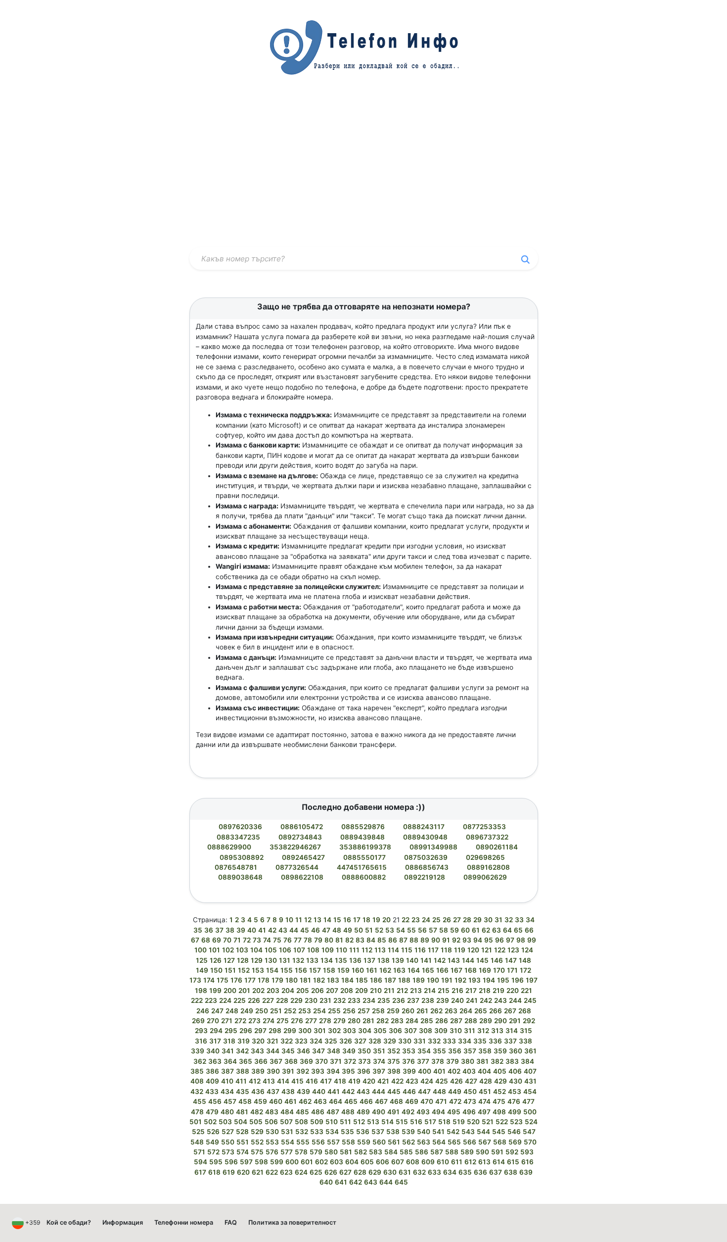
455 (199, 1101)
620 (243, 1172)
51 (369, 930)
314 (511, 1031)
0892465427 (304, 857)
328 (374, 1041)
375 (393, 1061)
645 (401, 1182)
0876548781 (237, 867)
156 (301, 970)
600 (292, 1162)
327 (360, 1041)
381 (482, 1061)
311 (469, 1031)
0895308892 (242, 857)
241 (472, 1000)
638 (510, 1172)
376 (408, 1061)
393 (317, 1071)
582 (360, 1152)
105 (271, 950)
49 (347, 930)
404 (484, 1071)
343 (257, 1051)
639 (526, 1172)
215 (444, 990)
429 (500, 1081)
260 (408, 1011)
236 (398, 1000)
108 (313, 950)
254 (319, 1011)
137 (369, 960)
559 (363, 1142)
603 (336, 1162)
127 (229, 960)
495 (453, 1112)
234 (369, 1000)
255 (334, 1011)
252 (290, 1011)
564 (439, 1142)
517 (430, 1122)
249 (246, 1011)
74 (267, 940)
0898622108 (303, 877)
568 (499, 1142)
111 (354, 950)
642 (355, 1182)
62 (486, 930)
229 (296, 1000)
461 (290, 1101)
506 (271, 1122)
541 (438, 1132)
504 (240, 1122)
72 (247, 940)
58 (443, 930)
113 (380, 950)
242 (486, 1000)
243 (500, 1000)
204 (287, 990)
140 (412, 960)
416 (312, 1081)
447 (424, 1091)
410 (227, 1081)
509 (316, 1122)
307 (410, 1031)
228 (282, 1000)
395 (348, 1071)
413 (269, 1081)
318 (229, 1041)
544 (483, 1132)
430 (515, 1081)
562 (408, 1142)
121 (486, 950)
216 (457, 990)
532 (301, 1132)
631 (405, 1172)
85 (381, 940)
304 (364, 1031)
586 (421, 1152)
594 (200, 1162)
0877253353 (485, 827)
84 (370, 940)
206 (317, 990)
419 (354, 1081)
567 (484, 1142)
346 (303, 1051)
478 (197, 1112)
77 (298, 940)
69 (216, 940)
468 (396, 1101)
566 (469, 1142)
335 (480, 1041)
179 (277, 980)
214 (430, 990)
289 (485, 1021)
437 (273, 1091)
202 (258, 990)
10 (289, 920)
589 (467, 1152)
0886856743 (427, 867)
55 (411, 930)
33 (519, 920)
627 (345, 1172)
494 (438, 1112)
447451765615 (362, 867)
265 (480, 1011)
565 (454, 1142)
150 (216, 970)
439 (303, 1091)
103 (242, 950)
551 (242, 1142)
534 (332, 1132)
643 (370, 1182)
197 (532, 980)
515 (402, 1122)
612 (470, 1162)
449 (454, 1091)
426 (456, 1081)
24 (426, 920)
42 (272, 930)
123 (513, 950)
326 (345, 1041)
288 (470, 1021)
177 (250, 980)
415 (297, 1081)
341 (228, 1051)
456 (215, 1101)
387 (227, 1071)
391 (288, 1071)
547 (529, 1132)
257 (364, 1011)
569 (515, 1142)
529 (257, 1132)
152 (244, 970)
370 (321, 1061)
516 (416, 1122)
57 (433, 930)
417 (326, 1081)
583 (375, 1152)
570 (530, 1142)
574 (242, 1152)
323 (301, 1041)
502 (210, 1122)
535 (347, 1132)
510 (331, 1122)
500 (530, 1112)
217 (471, 990)
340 (213, 1051)
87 (403, 940)
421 (383, 1081)
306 (395, 1031)
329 (389, 1041)
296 (245, 1031)
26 (447, 920)
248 (232, 1011)
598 (261, 1162)
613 (484, 1162)
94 (477, 940)
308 (425, 1031)
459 (260, 1101)
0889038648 (241, 877)
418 (340, 1081)
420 (369, 1081)
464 (335, 1101)
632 (419, 1172)
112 (367, 950)
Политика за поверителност (292, 1222)
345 (288, 1051)
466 (366, 1101)
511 (345, 1122)
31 (498, 920)
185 (362, 980)
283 (397, 1021)
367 (276, 1061)
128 (243, 960)
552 (257, 1142)
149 (202, 970)
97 (510, 940)
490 (378, 1112)
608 (412, 1162)
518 (444, 1122)
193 (474, 980)
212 (402, 990)
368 (291, 1061)
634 (449, 1172)
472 (455, 1101)
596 (231, 1162)
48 (336, 930)
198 (201, 990)
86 (392, 940)
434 (227, 1091)
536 (362, 1132)
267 (510, 1011)
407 (530, 1071)
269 (198, 1021)
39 (240, 930)
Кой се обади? (68, 1222)
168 (470, 970)
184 (347, 980)
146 (497, 960)
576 (272, 1152)
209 (361, 990)
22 (405, 920)
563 (423, 1142)
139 (398, 960)
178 (264, 980)
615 (513, 1162)
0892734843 (300, 837)
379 (452, 1061)
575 (257, 1152)
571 (199, 1152)
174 (209, 980)
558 (348, 1142)
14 (327, 920)
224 (225, 1000)
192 (460, 980)
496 (469, 1112)
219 (498, 990)
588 (451, 1152)
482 (256, 1112)
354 (424, 1051)
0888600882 (364, 877)
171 (512, 970)
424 (426, 1081)
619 (229, 1172)
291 (515, 1021)
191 (447, 980)
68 (205, 940)
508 (301, 1122)
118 (446, 950)
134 (326, 960)
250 (261, 1011)
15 (337, 920)
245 (530, 1000)
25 (436, 920)
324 (316, 1041)
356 (454, 1051)
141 (426, 960)
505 (256, 1122)
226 (254, 1000)
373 (364, 1061)
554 (287, 1142)
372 (350, 1061)
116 (420, 950)
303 (349, 1031)
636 (480, 1172)
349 (349, 1051)
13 (317, 920)
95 (488, 940)
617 (200, 1172)
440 (318, 1091)
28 (467, 920)
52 (379, 930)
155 (286, 970)
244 (515, 1000)
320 (258, 1041)
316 (201, 1041)
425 (441, 1081)
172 (525, 970)
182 (319, 980)
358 (485, 1051)
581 (346, 1152)
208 (346, 990)
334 (464, 1041)
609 (428, 1162)
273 (254, 1021)
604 (352, 1162)
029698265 (486, 857)
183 (333, 980)
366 (261, 1061)
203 (273, 990)
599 (276, 1162)
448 (439, 1091)
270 (213, 1021)
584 (391, 1152)
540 (423, 1132)
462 (305, 1101)
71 (237, 940)
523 (516, 1122)
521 (488, 1122)
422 (397, 1081)
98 (520, 940)
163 (399, 970)
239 (442, 1000)
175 (222, 980)
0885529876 (363, 827)
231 (325, 1000)
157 (315, 970)
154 (272, 970)
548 (197, 1142)
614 (499, 1162)
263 (451, 1011)
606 (382, 1162)
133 (312, 960)
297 (260, 1031)
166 (442, 970)
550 (227, 1142)
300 (305, 1031)
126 (216, 960)
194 (489, 980)
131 (284, 960)
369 (306, 1061)
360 (515, 1051)
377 (423, 1061)
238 (427, 1000)
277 (311, 1021)
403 (469, 1071)
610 (443, 1162)
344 (272, 1051)
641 (341, 1182)
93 (466, 940)
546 (514, 1132)
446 (409, 1091)
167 (456, 970)
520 (473, 1122)
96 (499, 940)
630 (390, 1172)
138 (383, 960)
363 (215, 1061)
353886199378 (366, 847)
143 (454, 960)
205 (302, 990)
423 (412, 1081)
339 (197, 1051)
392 (302, 1071)
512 (359, 1122)
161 (371, 970)
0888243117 (424, 827)
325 (330, 1041)
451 (485, 1091)
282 (382, 1021)
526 (213, 1132)
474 (484, 1101)
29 (477, 920)
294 (216, 1031)
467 (381, 1101)
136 (355, 960)
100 (200, 950)
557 (333, 1142)
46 (315, 930)
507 (286, 1122)
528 (242, 1132)
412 (255, 1081)
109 (327, 950)
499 (514, 1112)
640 (326, 1182)
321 (272, 1041)
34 (530, 920)
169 (485, 970)
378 (437, 1061)
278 (325, 1021)
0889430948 (426, 837)
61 (476, 930)
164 (414, 970)
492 (408, 1112)
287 (456, 1021)
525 (198, 1132)
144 (468, 960)
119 (459, 950)
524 (531, 1122)
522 (502, 1122)
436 (258, 1091)
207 (332, 990)
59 (454, 930)
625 (316, 1172)
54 (400, 930)
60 (465, 930)
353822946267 (296, 847)
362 (199, 1061)
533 (316, 1132)
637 (495, 1172)
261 (422, 1011)
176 (236, 980)
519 (459, 1122)
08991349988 (434, 847)
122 (499, 950)
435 (242, 1091)
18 (366, 920)
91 (446, 940)
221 (526, 990)
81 (339, 940)
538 (393, 1132)
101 (214, 950)
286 (441, 1021)
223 (211, 1000)
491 (393, 1112)
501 (195, 1122)
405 (499, 1071)
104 (256, 950)
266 (495, 1011)
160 (358, 970)
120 (473, 950)
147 (511, 960)
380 (467, 1061)
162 (385, 970)
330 (404, 1041)
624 (301, 1172)
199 (215, 990)
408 (197, 1081)
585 (406, 1152)
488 (348, 1112)
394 (333, 1071)
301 (320, 1031)
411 (241, 1081)
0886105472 (302, 827)
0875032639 (426, 857)
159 (343, 970)
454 (530, 1091)
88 (413, 940)
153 (258, 970)
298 (275, 1031)
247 (217, 1011)
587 (436, 1152)
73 (257, 940)
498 (499, 1112)
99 (531, 940)
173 (195, 980)
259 (393, 1011)
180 (291, 980)
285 (426, 1021)
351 (379, 1051)
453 (514, 1091)
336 (495, 1041)
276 (297, 1021)
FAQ (231, 1222)
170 (499, 970)
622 (272, 1172)
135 (341, 960)
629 (374, 1172)
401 (439, 1071)
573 (228, 1152)
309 (441, 1031)
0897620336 (241, 827)
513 (373, 1122)
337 (510, 1041)
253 (304, 1011)
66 (529, 930)
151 (230, 970)
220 (512, 990)
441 (333, 1091)
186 (376, 980)
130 (271, 960)
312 (483, 1031)
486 (317, 1112)
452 (499, 1091)
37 (219, 930)
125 (202, 960)
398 (394, 1071)
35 (197, 930)
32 (508, 920)
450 (470, 1091)
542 (453, 1132)
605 (367, 1162)
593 (527, 1152)
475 (499, 1101)
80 (328, 940)
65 (518, 930)
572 (213, 1152)
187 (390, 980)
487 (332, 1112)
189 (418, 980)
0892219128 (425, 877)
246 (202, 1011)
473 (469, 1101)
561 (394, 1142)
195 (503, 980)
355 (439, 1051)
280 (354, 1021)
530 (272, 1132)
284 (412, 1021)
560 (379, 1142)
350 (364, 1051)
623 (286, 1172)
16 (347, 920)
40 (251, 930)
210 (376, 990)
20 (386, 920)
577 (286, 1152)
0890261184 (497, 847)
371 (336, 1061)
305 (380, 1031)
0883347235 (239, 837)
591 (497, 1152)
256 (349, 1011)
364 (230, 1061)
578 (301, 1152)
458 (245, 1101)
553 (272, 1142)
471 (441, 1101)
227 (268, 1000)
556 (318, 1142)
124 (527, 950)
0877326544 (297, 867)
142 (440, 960)
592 (511, 1152)
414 (283, 1081)
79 (318, 940)
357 (469, 1051)
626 (330, 1172)
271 (226, 1021)
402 (454, 1071)
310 (456, 1031)
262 (436, 1011)
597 (246, 1162)
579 (316, 1152)
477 (528, 1101)
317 (215, 1041)
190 (433, 980)
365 (245, 1061)
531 (287, 1132)
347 (318, 1051)
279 (339, 1021)
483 (271, 1112)
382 (497, 1061)
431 (530, 1081)
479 (212, 1112)
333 (449, 1041)
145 (482, 960)
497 (484, 1112)
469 (411, 1101)
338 (525, 1041)
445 (394, 1091)
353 (408, 1051)
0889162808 (489, 867)
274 (268, 1021)
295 (231, 1031)
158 (329, 970)
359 (500, 1051)
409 (212, 1081)
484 (287, 1112)
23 (415, 920)
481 (242, 1112)
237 (413, 1000)
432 (196, 1091)
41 (262, 930)
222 (197, 1000)
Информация (122, 1222)
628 (360, 1172)
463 (320, 1101)
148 (525, 960)
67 (195, 940)
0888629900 (230, 847)
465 (351, 1101)
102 (228, 950)
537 (377, 1132)
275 (282, 1021)
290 (500, 1021)
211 (389, 990)
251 (276, 1011)
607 (397, 1162)
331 (419, 1041)
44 (293, 930)
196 (517, 980)
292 (529, 1021)
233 (354, 1000)
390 (273, 1071)
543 (468, 1132)
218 (485, 990)
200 (230, 990)
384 (527, 1061)
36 (208, 930)
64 (507, 930)
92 (456, 940)
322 (286, 1041)
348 (333, 1051)
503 (225, 1122)
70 (227, 940)
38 (230, 930)
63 (496, 930)
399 (409, 1071)
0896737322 (488, 837)
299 (289, 1031)
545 (498, 1132)
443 (363, 1091)
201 (244, 990)
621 (258, 1172)
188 (404, 980)
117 (433, 950)
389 (258, 1071)
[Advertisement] (363, 169)
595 (216, 1162)
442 (348, 1091)
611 (456, 1162)
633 (434, 1172)
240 (457, 1000)
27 (457, 920)
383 (512, 1061)
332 (434, 1041)
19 (376, 920)
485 (302, 1112)
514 (387, 1122)
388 (242, 1071)
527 (228, 1132)
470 (426, 1101)
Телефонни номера (183, 1222)
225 (239, 1000)
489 (363, 1112)
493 (423, 1112)
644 (386, 1182)
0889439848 (363, 837)
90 (435, 940)
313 (497, 1031)
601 (307, 1162)
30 (488, 920)
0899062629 (485, 877)
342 (242, 1051)
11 (298, 920)
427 (471, 1081)
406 (515, 1071)
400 (424, 1071)
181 (305, 980)
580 (331, 1152)
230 (311, 1000)
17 (357, 920)
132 (298, 960)
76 (287, 940)
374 (379, 1061)
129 (257, 960)
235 (383, 1000)
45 (304, 930)
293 (201, 1031)
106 (285, 950)
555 (303, 1142)
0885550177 (365, 857)
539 (408, 1132)
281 (368, 1021)
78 (308, 940)
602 (321, 1162)
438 (288, 1091)
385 (197, 1071)
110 (341, 950)
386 (212, 1071)
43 (282, 930)
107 (299, 950)
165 (428, 970)
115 (406, 950)
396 (363, 1071)
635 (465, 1172)
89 (424, 940)
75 (277, 940)
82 (349, 940)
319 (243, 1041)
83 (360, 940)
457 (230, 1101)
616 (527, 1162)
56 (422, 930)
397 (378, 1071)
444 (378, 1091)
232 (339, 1000)
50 (358, 930)
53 (389, 930)
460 (275, 1101)
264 (465, 1011)
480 (227, 1112)
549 (212, 1142)
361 (530, 1051)
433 (212, 1091)
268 (524, 1011)
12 (308, 920)
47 (326, 930)
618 (214, 1172)
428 (485, 1081)
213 (416, 990)
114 (393, 950)
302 (334, 1031)
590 (482, 1152)
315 (526, 1031)
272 (240, 1021)
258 (378, 1011)
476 (513, 1101)
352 (393, 1051)
